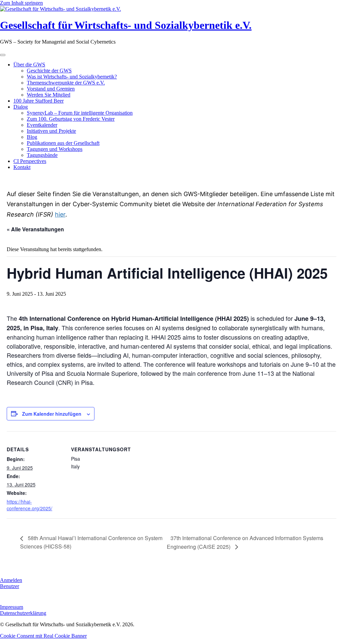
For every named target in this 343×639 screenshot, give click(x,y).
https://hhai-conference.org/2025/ (29, 505)
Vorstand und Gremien (51, 89)
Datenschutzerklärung (23, 613)
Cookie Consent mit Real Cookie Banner (43, 636)
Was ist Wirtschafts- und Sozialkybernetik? (72, 76)
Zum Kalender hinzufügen (51, 413)
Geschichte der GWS (49, 70)
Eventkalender (42, 125)
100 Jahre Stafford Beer (38, 101)
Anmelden (11, 580)
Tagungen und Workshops (54, 149)
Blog (32, 137)
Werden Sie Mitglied (48, 95)
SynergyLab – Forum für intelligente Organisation (80, 113)
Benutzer (9, 586)
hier (60, 214)
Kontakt (21, 167)
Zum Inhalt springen (21, 3)
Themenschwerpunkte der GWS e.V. (66, 82)
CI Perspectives (29, 161)
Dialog (20, 107)
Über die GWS (29, 64)
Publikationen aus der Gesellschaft (63, 143)
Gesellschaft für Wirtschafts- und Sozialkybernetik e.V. (126, 25)
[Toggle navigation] (2, 55)
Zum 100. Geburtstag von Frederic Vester (71, 119)
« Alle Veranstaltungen (35, 229)
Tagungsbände (42, 155)
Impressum (11, 607)
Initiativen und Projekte (51, 131)
